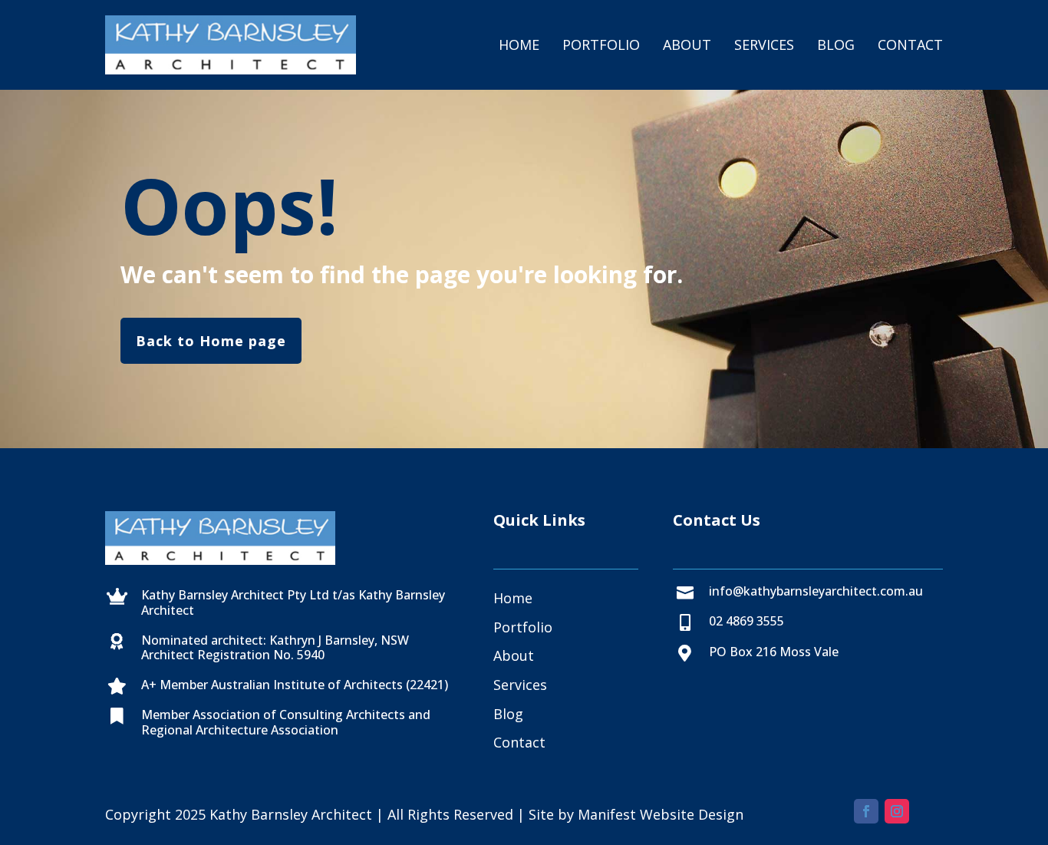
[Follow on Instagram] (897, 811)
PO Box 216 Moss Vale (774, 651)
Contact (910, 44)
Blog (836, 44)
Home (519, 44)
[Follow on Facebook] (866, 811)
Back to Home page (211, 341)
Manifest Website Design (660, 814)
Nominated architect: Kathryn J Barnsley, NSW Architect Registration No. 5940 (275, 647)
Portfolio (601, 44)
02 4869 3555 (746, 620)
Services (764, 44)
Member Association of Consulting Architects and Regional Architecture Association (285, 722)
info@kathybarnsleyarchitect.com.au (816, 591)
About (687, 44)
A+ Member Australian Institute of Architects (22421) (294, 684)
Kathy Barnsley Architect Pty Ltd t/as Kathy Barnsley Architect (293, 602)
